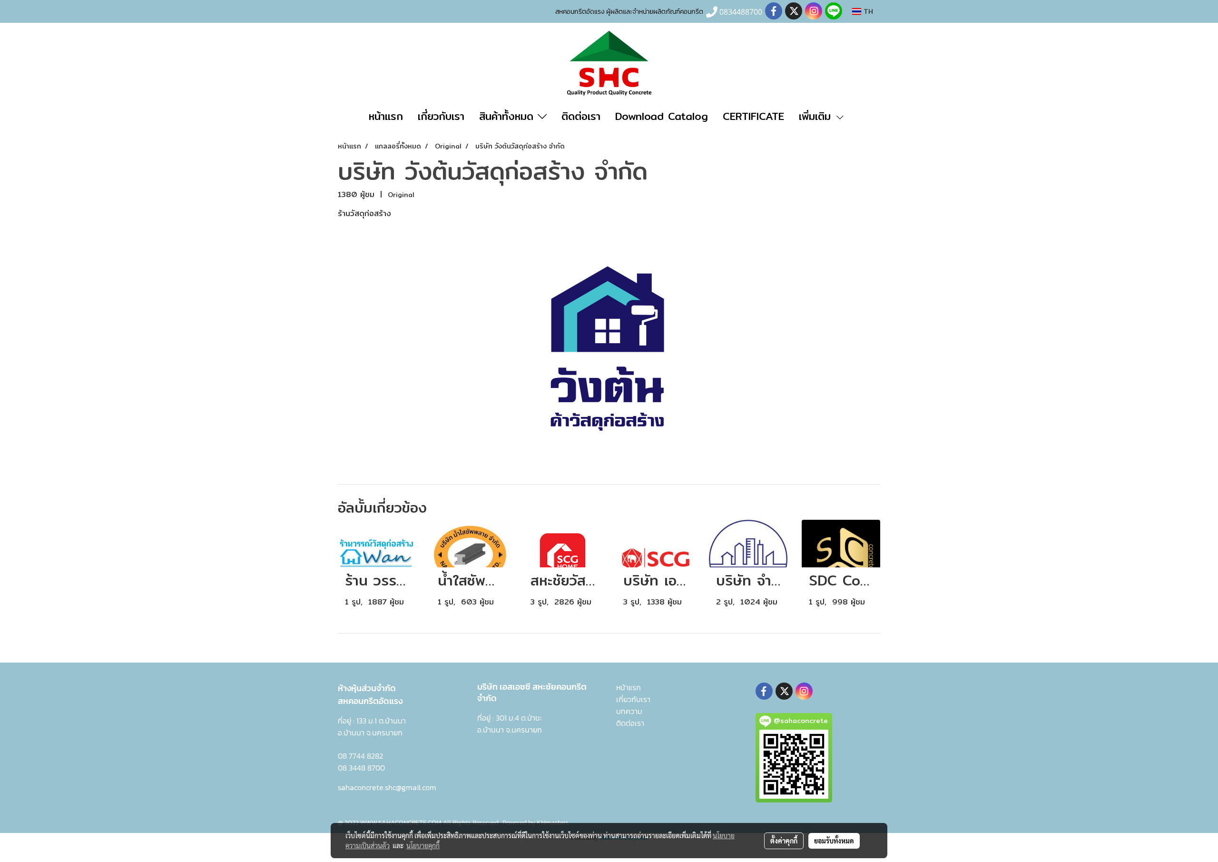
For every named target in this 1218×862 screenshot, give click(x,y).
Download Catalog (661, 116)
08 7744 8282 (360, 756)
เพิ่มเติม (817, 116)
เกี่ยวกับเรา (441, 116)
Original (401, 194)
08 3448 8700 (361, 767)
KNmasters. (553, 823)
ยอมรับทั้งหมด (834, 840)
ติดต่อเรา (580, 116)
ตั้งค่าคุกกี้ (783, 840)
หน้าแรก (386, 116)
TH (867, 11)
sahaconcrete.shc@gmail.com (387, 787)
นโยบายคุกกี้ (423, 845)
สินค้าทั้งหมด (508, 116)
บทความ (629, 711)
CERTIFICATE (753, 116)
